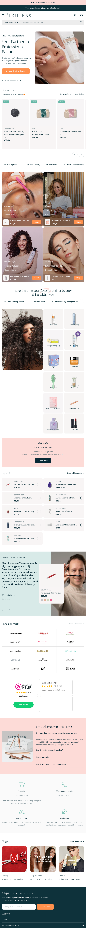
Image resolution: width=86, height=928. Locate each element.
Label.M (62, 876)
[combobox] (43, 22)
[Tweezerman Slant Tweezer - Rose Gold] (45, 600)
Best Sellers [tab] (79, 94)
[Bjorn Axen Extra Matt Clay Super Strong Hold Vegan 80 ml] (15, 112)
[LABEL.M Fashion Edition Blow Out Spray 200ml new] (49, 497)
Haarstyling (9, 129)
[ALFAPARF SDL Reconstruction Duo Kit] (43, 112)
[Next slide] (20, 80)
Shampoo (59, 481)
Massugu (5, 876)
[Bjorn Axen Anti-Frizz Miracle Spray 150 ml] (8, 524)
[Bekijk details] (39, 484)
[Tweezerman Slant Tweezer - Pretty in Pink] (51, 600)
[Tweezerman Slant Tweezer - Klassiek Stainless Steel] (42, 600)
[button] (3, 2)
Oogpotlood (19, 495)
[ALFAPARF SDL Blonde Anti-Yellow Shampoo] (49, 484)
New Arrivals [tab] (65, 94)
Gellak (58, 522)
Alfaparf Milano (36, 876)
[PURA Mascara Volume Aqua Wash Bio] (8, 538)
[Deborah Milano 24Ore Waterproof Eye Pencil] (8, 497)
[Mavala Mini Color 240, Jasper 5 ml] (8, 511)
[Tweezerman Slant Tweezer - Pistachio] (48, 600)
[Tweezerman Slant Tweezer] (8, 484)
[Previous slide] (3, 80)
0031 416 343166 (64, 795)
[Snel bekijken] (25, 104)
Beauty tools (19, 481)
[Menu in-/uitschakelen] (3, 15)
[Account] (74, 15)
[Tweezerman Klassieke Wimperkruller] (49, 511)
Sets (33, 129)
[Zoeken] (81, 22)
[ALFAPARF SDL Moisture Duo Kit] (70, 112)
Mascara (17, 535)
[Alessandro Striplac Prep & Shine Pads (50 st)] (49, 524)
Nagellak (18, 508)
